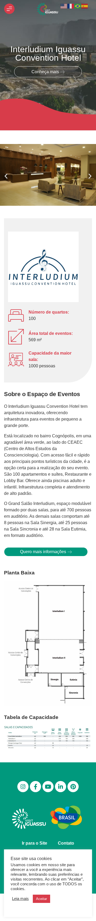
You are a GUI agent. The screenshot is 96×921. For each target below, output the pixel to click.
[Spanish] (84, 5)
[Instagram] (23, 786)
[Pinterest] (73, 786)
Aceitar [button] (41, 899)
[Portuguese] (77, 5)
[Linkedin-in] (60, 786)
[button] (6, 175)
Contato (66, 843)
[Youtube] (48, 786)
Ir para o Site (34, 843)
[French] (70, 5)
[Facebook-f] (35, 786)
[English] (64, 5)
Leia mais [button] (20, 899)
